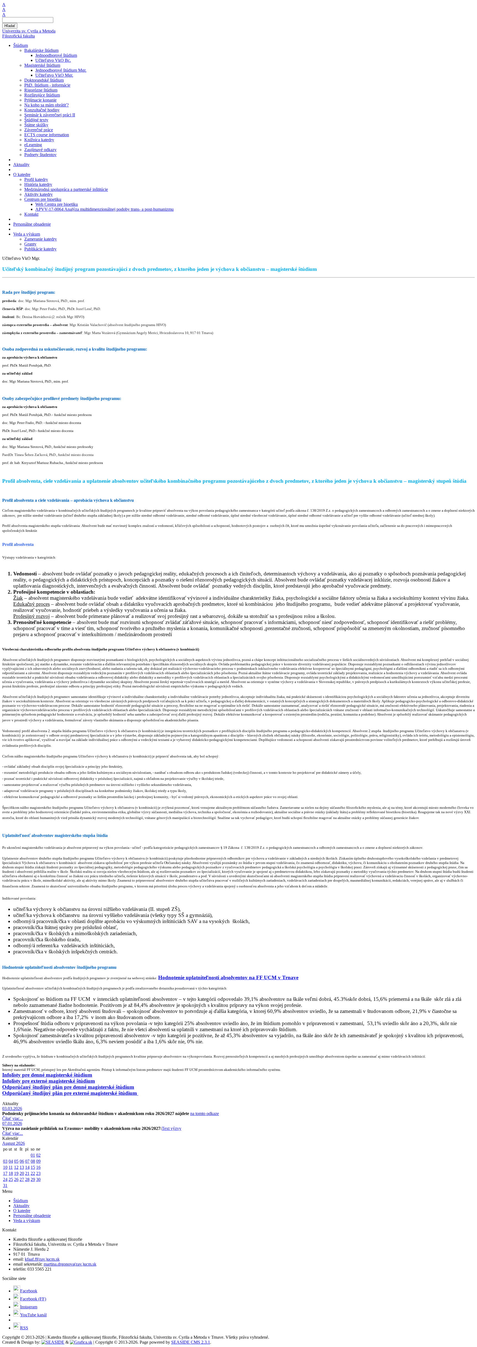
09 (38, 1161)
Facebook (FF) (33, 1299)
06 (22, 1161)
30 (38, 1179)
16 (38, 1167)
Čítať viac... (12, 1118)
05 (16, 1161)
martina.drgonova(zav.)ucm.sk (70, 1264)
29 (33, 1179)
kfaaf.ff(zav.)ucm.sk (42, 1259)
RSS (24, 1327)
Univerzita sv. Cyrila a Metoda (28, 31)
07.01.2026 (12, 1123)
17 (5, 1173)
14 (27, 1167)
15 (33, 1167)
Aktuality (21, 1205)
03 (5, 1161)
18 (11, 1173)
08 (33, 1161)
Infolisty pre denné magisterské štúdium (47, 1075)
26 (16, 1179)
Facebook (28, 1291)
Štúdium (20, 1200)
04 (11, 1161)
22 (33, 1173)
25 (11, 1179)
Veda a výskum (26, 1220)
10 (5, 1167)
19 (16, 1173)
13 (22, 1167)
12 (16, 1167)
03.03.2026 (12, 1108)
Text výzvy (171, 1128)
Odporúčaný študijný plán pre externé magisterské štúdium (70, 1093)
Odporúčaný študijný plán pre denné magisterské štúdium (68, 1087)
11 (11, 1167)
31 (5, 1185)
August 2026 (13, 1143)
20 (22, 1173)
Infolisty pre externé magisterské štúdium (48, 1081)
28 (27, 1179)
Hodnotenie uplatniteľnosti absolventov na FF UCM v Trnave (228, 977)
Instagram (28, 1307)
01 (33, 1155)
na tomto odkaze (204, 1113)
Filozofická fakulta (18, 36)
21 (27, 1173)
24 (5, 1179)
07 (27, 1161)
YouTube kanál (33, 1315)
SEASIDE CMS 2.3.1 (190, 1342)
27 (22, 1179)
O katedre (21, 1210)
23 (38, 1173)
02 (38, 1155)
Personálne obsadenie (32, 1215)
